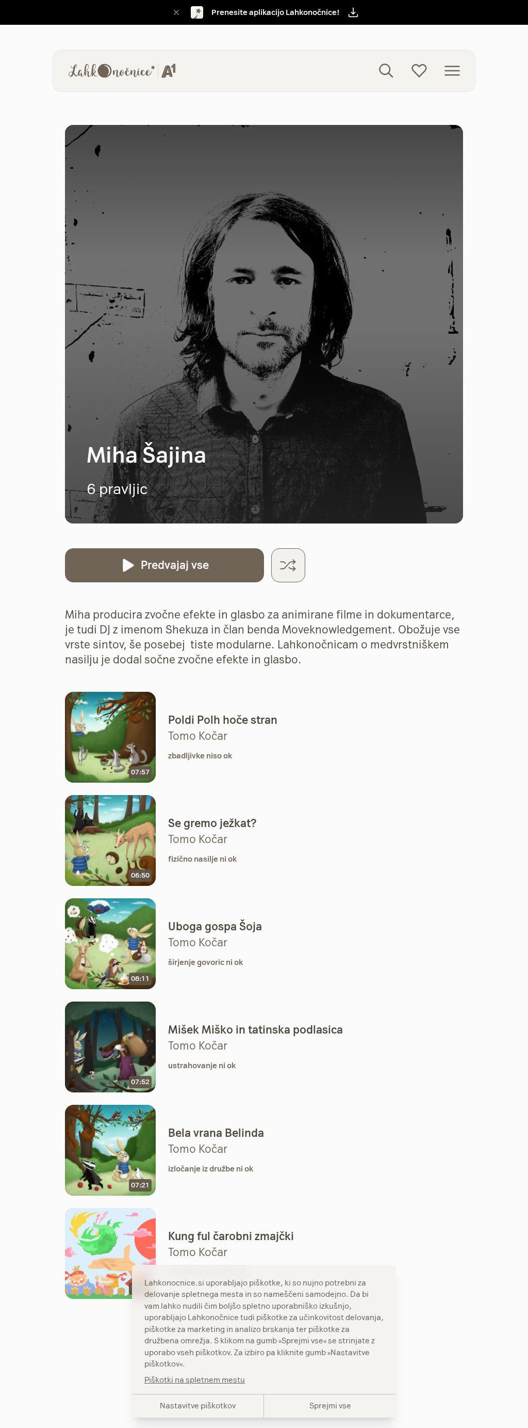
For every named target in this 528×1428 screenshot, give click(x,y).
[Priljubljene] (419, 70)
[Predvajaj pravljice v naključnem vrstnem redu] (288, 565)
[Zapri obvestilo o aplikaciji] (176, 12)
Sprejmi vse (330, 1405)
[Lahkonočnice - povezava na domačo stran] (122, 70)
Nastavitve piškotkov (198, 1405)
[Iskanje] (386, 70)
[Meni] (452, 70)
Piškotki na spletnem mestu (194, 1380)
